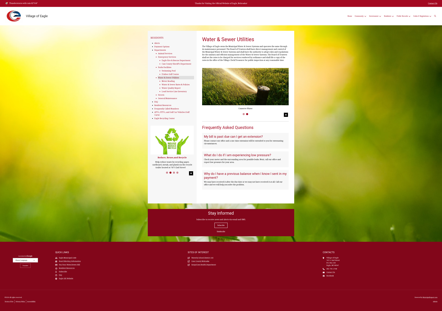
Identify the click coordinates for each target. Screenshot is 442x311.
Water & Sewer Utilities (168, 77)
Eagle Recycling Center (164, 118)
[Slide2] (247, 114)
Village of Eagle (37, 16)
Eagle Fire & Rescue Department (176, 60)
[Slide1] (243, 114)
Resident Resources (162, 105)
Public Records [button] (402, 16)
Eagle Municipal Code (67, 258)
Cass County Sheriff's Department (176, 64)
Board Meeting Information (70, 261)
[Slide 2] (170, 172)
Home (349, 16)
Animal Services (165, 53)
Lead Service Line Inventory (174, 91)
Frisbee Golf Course (170, 74)
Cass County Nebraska (200, 261)
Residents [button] (387, 16)
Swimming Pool (169, 70)
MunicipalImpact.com (430, 297)
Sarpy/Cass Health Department (203, 264)
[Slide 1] (167, 172)
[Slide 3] (174, 172)
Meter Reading (168, 81)
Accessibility (31, 301)
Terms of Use (9, 301)
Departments (160, 50)
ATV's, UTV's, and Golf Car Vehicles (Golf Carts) (171, 113)
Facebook (330, 276)
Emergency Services (167, 57)
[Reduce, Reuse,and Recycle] (172, 140)
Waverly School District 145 (202, 258)
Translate (25, 265)
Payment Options (161, 46)
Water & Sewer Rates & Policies (176, 84)
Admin (435, 301)
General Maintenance (167, 98)
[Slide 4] (177, 172)
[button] (435, 16)
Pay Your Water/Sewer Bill (69, 264)
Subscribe (221, 225)
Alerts (157, 43)
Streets (161, 95)
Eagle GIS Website (66, 278)
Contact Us (432, 3)
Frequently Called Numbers (166, 108)
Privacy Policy (20, 301)
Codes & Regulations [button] (421, 16)
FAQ (156, 102)
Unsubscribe (221, 231)
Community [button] (359, 16)
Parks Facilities (164, 67)
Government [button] (373, 16)
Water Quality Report (171, 88)
